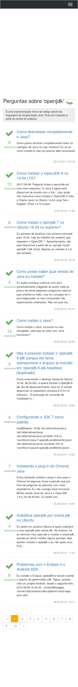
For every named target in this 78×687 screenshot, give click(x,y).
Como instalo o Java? (35, 320)
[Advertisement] (39, 52)
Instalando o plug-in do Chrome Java (43, 468)
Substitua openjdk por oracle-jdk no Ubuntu (43, 517)
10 (15, 626)
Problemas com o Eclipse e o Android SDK (41, 566)
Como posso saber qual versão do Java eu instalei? (45, 273)
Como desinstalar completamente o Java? (44, 134)
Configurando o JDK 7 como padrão (40, 419)
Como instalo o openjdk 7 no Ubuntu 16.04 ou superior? (40, 224)
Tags (69, 103)
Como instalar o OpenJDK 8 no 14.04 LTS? (42, 175)
